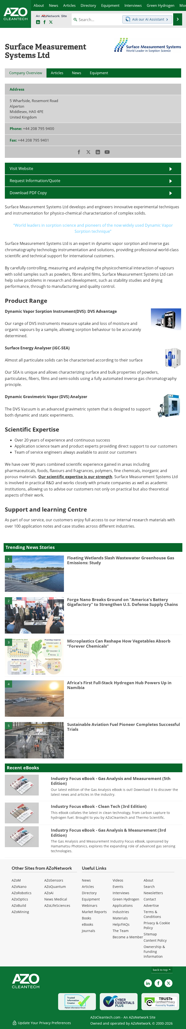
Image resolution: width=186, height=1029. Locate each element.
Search (149, 886)
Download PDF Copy (28, 192)
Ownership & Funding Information (154, 951)
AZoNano (19, 886)
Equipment (91, 899)
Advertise (151, 905)
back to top (160, 970)
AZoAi (49, 893)
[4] (34, 698)
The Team (121, 930)
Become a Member (128, 937)
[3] (34, 656)
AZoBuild (19, 905)
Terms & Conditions (152, 914)
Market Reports (94, 911)
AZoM (16, 880)
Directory (89, 893)
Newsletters (153, 893)
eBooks (87, 924)
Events (118, 886)
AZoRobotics (21, 893)
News (86, 880)
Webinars (89, 905)
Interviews (121, 893)
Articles (88, 886)
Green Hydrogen (126, 899)
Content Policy (155, 940)
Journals (88, 930)
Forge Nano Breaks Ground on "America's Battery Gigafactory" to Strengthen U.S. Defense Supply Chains (122, 602)
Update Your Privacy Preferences (44, 1023)
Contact (150, 899)
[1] (34, 573)
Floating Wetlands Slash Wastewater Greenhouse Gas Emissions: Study (120, 560)
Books (86, 918)
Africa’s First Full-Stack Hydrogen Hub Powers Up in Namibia (119, 685)
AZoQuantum (55, 886)
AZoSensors (53, 880)
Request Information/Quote (35, 180)
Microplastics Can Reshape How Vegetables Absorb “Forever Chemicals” (118, 643)
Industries (121, 911)
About (148, 880)
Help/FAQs (121, 924)
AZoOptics (20, 899)
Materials (120, 918)
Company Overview (25, 72)
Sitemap (150, 934)
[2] (34, 615)
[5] (34, 740)
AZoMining (20, 911)
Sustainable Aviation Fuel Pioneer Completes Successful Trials (123, 727)
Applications (123, 905)
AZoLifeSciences (57, 905)
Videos (118, 880)
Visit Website (21, 168)
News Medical (55, 899)
